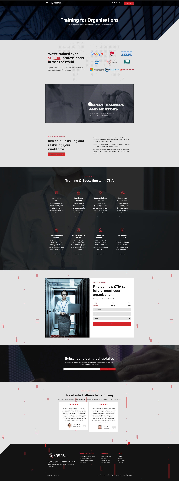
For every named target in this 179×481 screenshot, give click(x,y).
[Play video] (90, 104)
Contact (129, 305)
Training (113, 305)
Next (112, 324)
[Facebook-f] (115, 2)
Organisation (95, 305)
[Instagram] (119, 2)
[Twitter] (117, 2)
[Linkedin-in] (112, 2)
